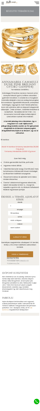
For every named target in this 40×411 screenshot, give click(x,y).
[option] (20, 42)
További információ (18, 261)
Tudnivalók (13, 263)
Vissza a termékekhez (20, 254)
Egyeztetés (13, 258)
